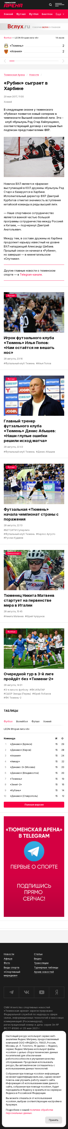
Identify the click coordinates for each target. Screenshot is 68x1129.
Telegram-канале (31, 274)
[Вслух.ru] (34, 26)
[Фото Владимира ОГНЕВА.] (34, 157)
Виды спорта (11, 967)
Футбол (34, 13)
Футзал (21, 13)
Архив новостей (44, 971)
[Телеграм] (34, 866)
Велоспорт (13, 553)
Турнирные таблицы (46, 967)
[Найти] (50, 5)
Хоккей (8, 13)
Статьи (38, 954)
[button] (4, 61)
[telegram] (11, 992)
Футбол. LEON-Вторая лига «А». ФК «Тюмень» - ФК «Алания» (34, 46)
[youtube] (41, 992)
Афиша (8, 958)
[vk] (26, 992)
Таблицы (11, 710)
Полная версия (34, 804)
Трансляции (41, 962)
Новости (9, 954)
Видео (38, 958)
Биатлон (47, 13)
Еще (58, 14)
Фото (7, 962)
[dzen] (56, 992)
